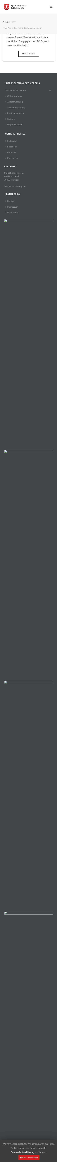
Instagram (12, 141)
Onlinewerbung (14, 96)
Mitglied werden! (15, 124)
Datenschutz (13, 212)
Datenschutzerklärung (22, 1152)
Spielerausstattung (16, 107)
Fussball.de (12, 158)
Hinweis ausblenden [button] (29, 1158)
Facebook (12, 146)
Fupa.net (11, 152)
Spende (11, 119)
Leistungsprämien (15, 113)
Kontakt (11, 201)
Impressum (12, 207)
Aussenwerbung (15, 102)
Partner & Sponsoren (15, 90)
